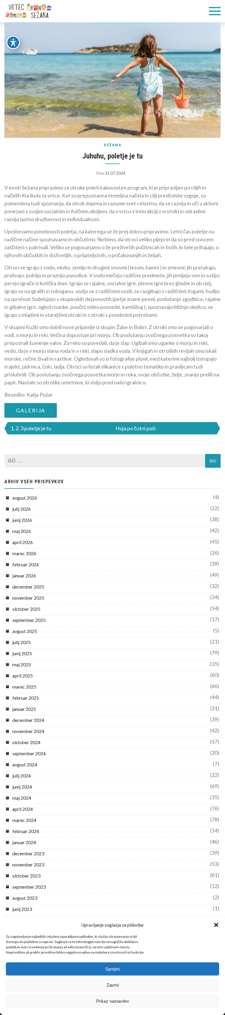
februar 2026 (25, 564)
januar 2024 (24, 842)
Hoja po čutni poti (135, 428)
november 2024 (28, 731)
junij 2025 (22, 653)
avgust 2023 (24, 898)
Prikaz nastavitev (112, 1001)
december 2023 (28, 853)
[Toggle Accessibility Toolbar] (13, 42)
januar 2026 (24, 575)
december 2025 (28, 586)
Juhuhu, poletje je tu (112, 156)
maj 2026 (21, 531)
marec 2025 (24, 686)
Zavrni (113, 985)
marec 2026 (24, 553)
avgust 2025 (24, 631)
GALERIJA (30, 410)
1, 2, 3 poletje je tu (31, 428)
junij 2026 (22, 520)
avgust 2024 (24, 764)
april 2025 (22, 675)
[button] (216, 925)
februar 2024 (25, 831)
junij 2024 (22, 786)
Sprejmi (112, 968)
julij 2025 (21, 642)
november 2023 (28, 864)
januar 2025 (24, 709)
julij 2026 (21, 509)
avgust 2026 (24, 497)
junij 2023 (22, 909)
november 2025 (28, 598)
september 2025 (29, 620)
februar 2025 (25, 698)
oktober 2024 (26, 742)
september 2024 (29, 753)
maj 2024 (21, 798)
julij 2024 (21, 775)
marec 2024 (24, 820)
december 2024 (28, 720)
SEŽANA (112, 145)
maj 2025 (21, 664)
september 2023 (29, 887)
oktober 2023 (26, 875)
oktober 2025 (26, 609)
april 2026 (22, 542)
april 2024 (22, 809)
